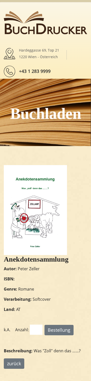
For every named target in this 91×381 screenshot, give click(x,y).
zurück (14, 363)
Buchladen (45, 113)
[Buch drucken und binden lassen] (45, 22)
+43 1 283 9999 (35, 71)
